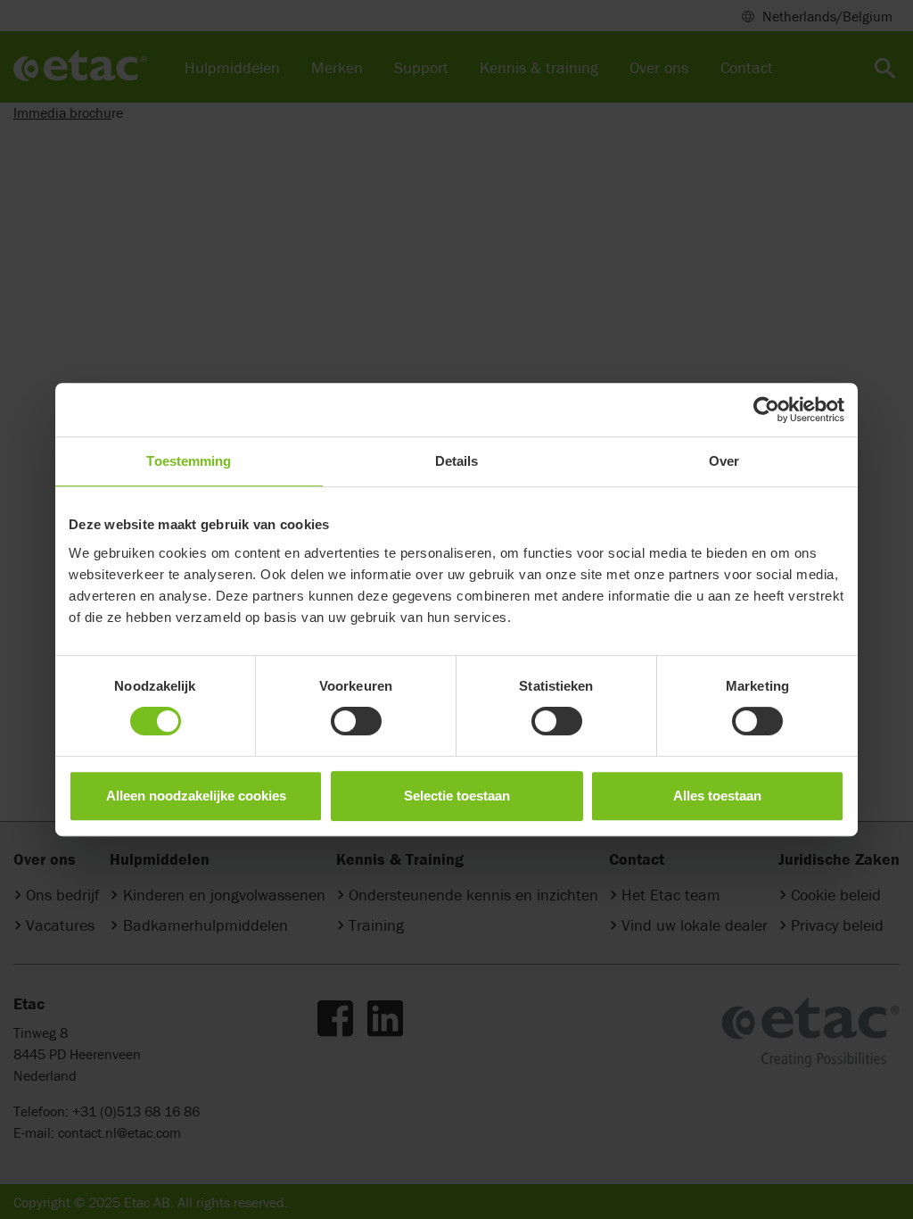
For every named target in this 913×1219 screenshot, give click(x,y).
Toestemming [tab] (188, 461)
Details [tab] (457, 461)
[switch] (356, 721)
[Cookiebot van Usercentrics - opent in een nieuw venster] (766, 409)
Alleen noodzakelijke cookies (196, 795)
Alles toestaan (717, 795)
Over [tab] (724, 461)
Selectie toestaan (457, 795)
